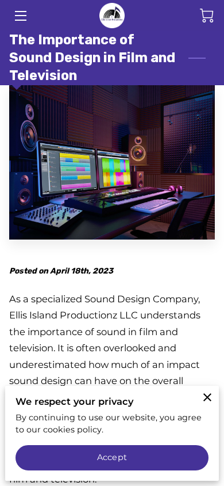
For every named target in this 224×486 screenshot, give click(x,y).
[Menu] (19, 15)
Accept (112, 457)
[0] (207, 15)
